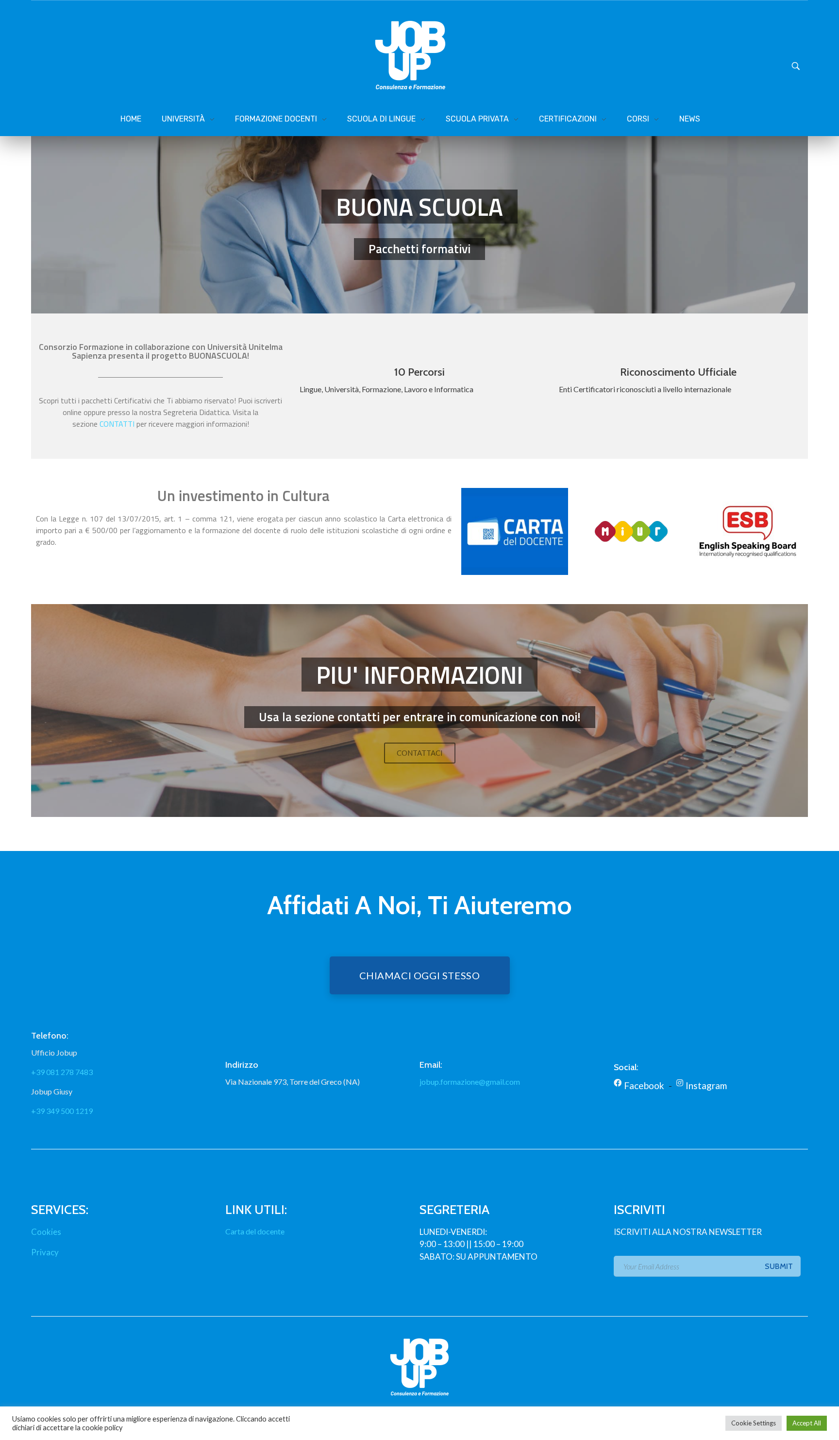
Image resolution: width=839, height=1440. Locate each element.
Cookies (46, 1232)
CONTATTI (117, 424)
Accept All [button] (806, 1423)
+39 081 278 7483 (62, 1071)
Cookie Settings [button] (753, 1423)
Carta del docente (255, 1231)
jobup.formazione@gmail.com (470, 1081)
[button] (419, 753)
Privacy (45, 1252)
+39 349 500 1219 (62, 1110)
